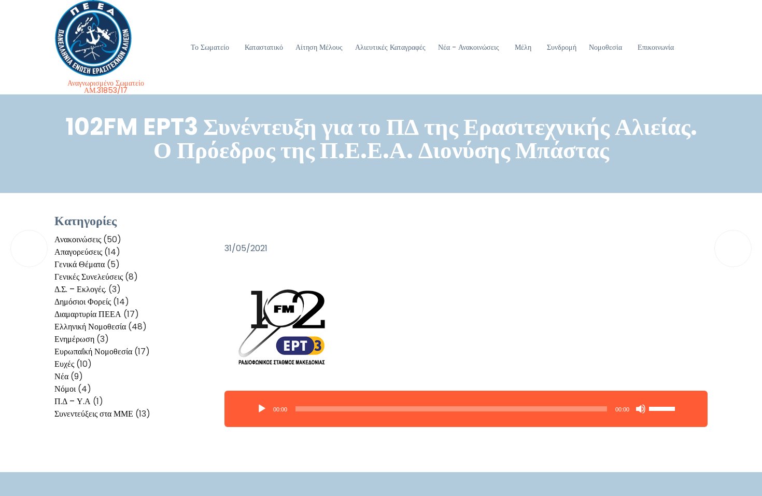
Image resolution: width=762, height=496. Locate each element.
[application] (466, 409)
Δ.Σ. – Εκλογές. (80, 289)
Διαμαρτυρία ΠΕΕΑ (87, 314)
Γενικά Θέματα (79, 264)
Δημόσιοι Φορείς (82, 302)
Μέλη (523, 47)
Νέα (61, 376)
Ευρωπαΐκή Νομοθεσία (93, 351)
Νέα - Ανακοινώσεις (468, 47)
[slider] (663, 407)
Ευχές (64, 364)
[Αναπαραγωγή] (262, 409)
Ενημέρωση (74, 339)
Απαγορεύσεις (78, 252)
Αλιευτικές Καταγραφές (390, 47)
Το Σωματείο (210, 47)
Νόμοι (65, 389)
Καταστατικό (264, 47)
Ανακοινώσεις (77, 239)
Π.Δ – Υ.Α (72, 401)
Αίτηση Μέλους (319, 47)
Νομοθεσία (605, 47)
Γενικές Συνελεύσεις (88, 277)
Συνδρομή (561, 47)
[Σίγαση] (641, 409)
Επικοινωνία (656, 47)
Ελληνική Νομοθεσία (90, 327)
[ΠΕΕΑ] (106, 38)
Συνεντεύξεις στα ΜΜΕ (93, 414)
